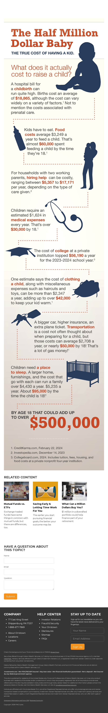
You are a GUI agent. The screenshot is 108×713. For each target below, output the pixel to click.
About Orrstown (17, 633)
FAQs (44, 638)
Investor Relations (50, 619)
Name (6, 556)
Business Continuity (36, 700)
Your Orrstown (49, 627)
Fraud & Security (50, 623)
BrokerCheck (55, 652)
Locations (13, 637)
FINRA (6, 658)
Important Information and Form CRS (16, 700)
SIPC (10, 658)
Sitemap (45, 635)
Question (8, 578)
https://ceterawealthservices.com (66, 685)
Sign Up (77, 646)
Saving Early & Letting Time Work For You (45, 507)
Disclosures (47, 631)
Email (6, 567)
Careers (12, 640)
